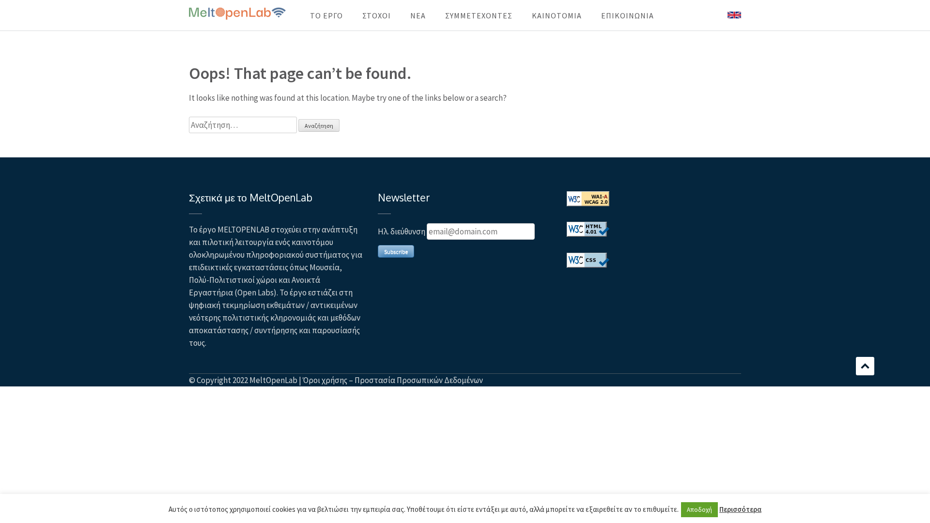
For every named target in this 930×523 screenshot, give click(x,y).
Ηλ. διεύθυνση (401, 231)
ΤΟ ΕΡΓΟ (326, 15)
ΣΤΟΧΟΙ (376, 15)
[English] (734, 15)
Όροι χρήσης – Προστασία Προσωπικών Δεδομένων (393, 380)
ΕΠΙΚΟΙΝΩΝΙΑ (627, 15)
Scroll (865, 366)
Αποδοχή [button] (699, 510)
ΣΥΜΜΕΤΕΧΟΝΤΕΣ (478, 15)
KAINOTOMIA (557, 15)
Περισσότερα (740, 509)
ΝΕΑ (418, 15)
